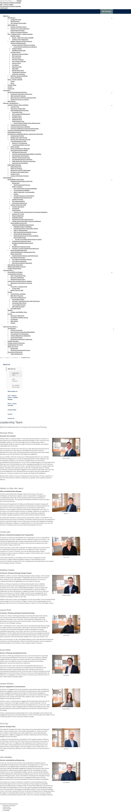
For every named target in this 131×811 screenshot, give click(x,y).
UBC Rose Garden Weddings (19, 76)
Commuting (15, 208)
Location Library (16, 52)
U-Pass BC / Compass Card (19, 286)
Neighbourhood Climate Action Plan (21, 181)
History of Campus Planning (19, 32)
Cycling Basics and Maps (18, 294)
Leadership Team (16, 19)
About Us (6, 16)
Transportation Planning (15, 274)
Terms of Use (6, 807)
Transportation (7, 270)
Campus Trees (15, 174)
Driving (10, 314)
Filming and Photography (18, 43)
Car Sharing (14, 319)
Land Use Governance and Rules (20, 127)
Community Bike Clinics (19, 303)
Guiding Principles (17, 199)
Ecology (16, 194)
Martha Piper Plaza (18, 70)
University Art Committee (20, 163)
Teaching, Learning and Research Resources (25, 248)
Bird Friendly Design (20, 237)
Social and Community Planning (17, 92)
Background (15, 183)
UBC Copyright (7, 808)
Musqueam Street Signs (18, 279)
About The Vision (13, 346)
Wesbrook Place (17, 119)
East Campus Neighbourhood (21, 114)
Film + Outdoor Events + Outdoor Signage (20, 34)
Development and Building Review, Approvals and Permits (25, 134)
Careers (10, 87)
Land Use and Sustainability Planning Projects (21, 130)
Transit (10, 285)
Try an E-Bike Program (19, 305)
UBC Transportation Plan (18, 276)
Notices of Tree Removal (19, 143)
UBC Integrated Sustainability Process (25, 232)
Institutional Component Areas (21, 241)
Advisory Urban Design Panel (21, 157)
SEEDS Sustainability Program (17, 266)
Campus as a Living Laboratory (20, 28)
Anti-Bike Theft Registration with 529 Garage (26, 301)
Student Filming (17, 48)
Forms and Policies (16, 78)
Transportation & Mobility (22, 190)
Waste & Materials (18, 216)
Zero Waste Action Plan (18, 257)
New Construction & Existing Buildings (25, 188)
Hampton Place (16, 116)
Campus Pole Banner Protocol (20, 176)
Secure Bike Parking (18, 299)
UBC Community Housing (18, 96)
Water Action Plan (16, 254)
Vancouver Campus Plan (18, 108)
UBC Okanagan (106, 11)
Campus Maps (12, 85)
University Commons (18, 74)
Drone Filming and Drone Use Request (25, 47)
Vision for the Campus (10, 326)
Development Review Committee (22, 159)
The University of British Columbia (10, 2)
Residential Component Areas (21, 246)
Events (13, 81)
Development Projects (14, 132)
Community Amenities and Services (21, 94)
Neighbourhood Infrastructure (23, 197)
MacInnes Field (16, 67)
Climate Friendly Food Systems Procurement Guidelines (30, 212)
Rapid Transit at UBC (17, 290)
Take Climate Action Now (15, 265)
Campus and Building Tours (19, 312)
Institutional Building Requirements (23, 225)
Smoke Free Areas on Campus (20, 99)
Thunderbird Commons (19, 72)
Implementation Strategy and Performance (25, 256)
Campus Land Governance (18, 27)
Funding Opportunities (14, 268)
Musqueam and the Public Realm (20, 170)
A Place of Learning (16, 330)
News (12, 83)
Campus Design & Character (16, 343)
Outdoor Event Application (20, 39)
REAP (15, 245)
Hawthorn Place (17, 117)
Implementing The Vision (15, 345)
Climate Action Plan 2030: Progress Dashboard (26, 221)
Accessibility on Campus (15, 272)
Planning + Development (10, 103)
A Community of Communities (20, 334)
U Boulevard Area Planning (19, 125)
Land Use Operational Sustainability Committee (26, 154)
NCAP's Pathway (17, 187)
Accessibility (6, 810)
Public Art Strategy (16, 168)
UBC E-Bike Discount (18, 306)
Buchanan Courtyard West (20, 54)
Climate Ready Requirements (22, 234)
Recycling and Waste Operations (22, 263)
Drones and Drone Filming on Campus (23, 45)
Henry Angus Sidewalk (19, 61)
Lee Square (15, 65)
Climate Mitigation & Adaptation (21, 335)
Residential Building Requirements (22, 243)
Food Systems (16, 210)
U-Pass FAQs (16, 288)
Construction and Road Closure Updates (20, 281)
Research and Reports (17, 277)
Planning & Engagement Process (20, 350)
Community (6, 90)
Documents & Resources (19, 203)
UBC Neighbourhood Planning (20, 110)
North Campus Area (18, 121)
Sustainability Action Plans (16, 179)
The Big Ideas (12, 328)
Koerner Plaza (16, 63)
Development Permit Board (20, 156)
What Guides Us (12, 25)
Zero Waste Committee (19, 261)
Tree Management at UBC (18, 141)
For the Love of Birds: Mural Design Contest (28, 239)
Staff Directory (15, 21)
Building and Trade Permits (19, 137)
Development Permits (17, 136)
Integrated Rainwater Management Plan (23, 252)
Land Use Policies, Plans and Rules (18, 105)
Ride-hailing (14, 321)
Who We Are (11, 18)
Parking (13, 323)
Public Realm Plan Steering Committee (23, 161)
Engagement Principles (18, 30)
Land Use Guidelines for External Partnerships (25, 128)
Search (19, 1)
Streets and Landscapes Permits (20, 139)
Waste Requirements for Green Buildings (26, 236)
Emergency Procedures (9, 805)
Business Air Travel (18, 214)
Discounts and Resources (18, 297)
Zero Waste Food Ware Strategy (22, 259)
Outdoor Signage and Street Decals (21, 41)
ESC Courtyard (16, 58)
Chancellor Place (17, 112)
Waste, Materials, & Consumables (24, 192)
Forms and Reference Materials (20, 148)
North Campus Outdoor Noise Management (27, 123)
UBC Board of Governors (19, 152)
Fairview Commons (18, 59)
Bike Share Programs (17, 296)
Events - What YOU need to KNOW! (23, 38)
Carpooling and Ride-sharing (19, 317)
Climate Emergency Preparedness (24, 196)
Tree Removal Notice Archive (21, 145)
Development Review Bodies (19, 150)
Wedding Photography (19, 50)
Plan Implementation (18, 201)
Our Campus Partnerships (18, 23)
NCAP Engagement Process (22, 185)
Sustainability (7, 177)
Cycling (10, 292)
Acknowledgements (17, 354)
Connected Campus (16, 337)
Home (1, 357)
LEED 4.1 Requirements (21, 230)
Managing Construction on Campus (21, 283)
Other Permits (15, 147)
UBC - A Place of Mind (6, 4)
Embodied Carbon (17, 217)
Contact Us (11, 88)
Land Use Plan (15, 107)
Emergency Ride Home (17, 316)
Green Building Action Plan (19, 223)
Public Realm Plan (16, 167)
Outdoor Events (15, 36)
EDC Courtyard (16, 56)
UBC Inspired (11, 101)
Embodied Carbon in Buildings (23, 226)
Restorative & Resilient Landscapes (21, 339)
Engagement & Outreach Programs (22, 219)
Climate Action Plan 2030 (18, 205)
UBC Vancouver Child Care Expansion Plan (23, 97)
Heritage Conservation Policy (20, 172)
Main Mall (15, 68)
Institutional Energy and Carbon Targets (26, 228)
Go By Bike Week (16, 308)
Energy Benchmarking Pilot (19, 250)
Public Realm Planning (14, 165)
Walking (10, 310)
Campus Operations (18, 207)
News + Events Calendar (15, 79)
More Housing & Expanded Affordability (23, 332)
